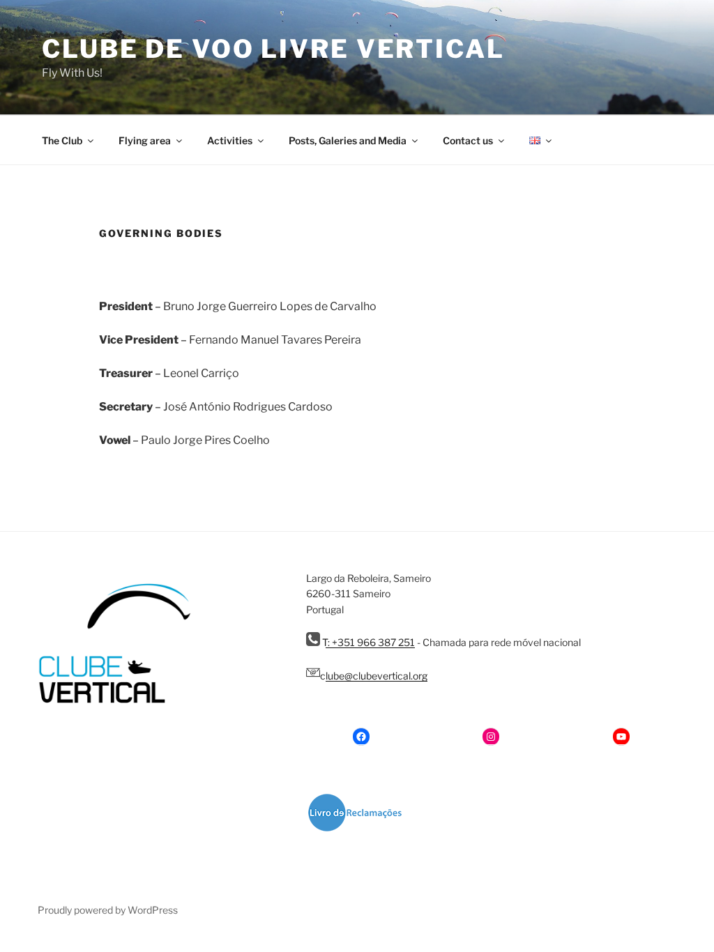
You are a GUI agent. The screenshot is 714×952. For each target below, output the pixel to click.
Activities (229, 140)
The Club (62, 140)
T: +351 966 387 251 (367, 642)
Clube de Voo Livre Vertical (273, 48)
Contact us (468, 140)
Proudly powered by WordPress (108, 910)
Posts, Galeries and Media (348, 140)
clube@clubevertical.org (373, 676)
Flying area (145, 140)
